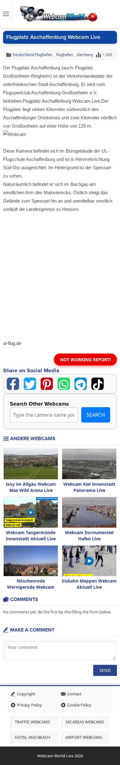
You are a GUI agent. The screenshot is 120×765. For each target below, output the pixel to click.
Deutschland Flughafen (32, 54)
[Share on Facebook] (13, 384)
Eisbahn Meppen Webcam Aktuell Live (89, 584)
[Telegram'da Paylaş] (80, 384)
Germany (85, 54)
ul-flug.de (12, 343)
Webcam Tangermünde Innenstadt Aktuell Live (31, 536)
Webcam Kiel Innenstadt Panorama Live (89, 487)
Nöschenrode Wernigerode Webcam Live (30, 587)
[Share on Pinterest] (47, 384)
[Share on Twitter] (30, 384)
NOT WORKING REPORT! (85, 359)
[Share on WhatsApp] (64, 384)
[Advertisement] (60, 276)
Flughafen (64, 54)
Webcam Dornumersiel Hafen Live (89, 536)
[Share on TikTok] (97, 384)
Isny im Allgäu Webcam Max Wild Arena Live (31, 487)
